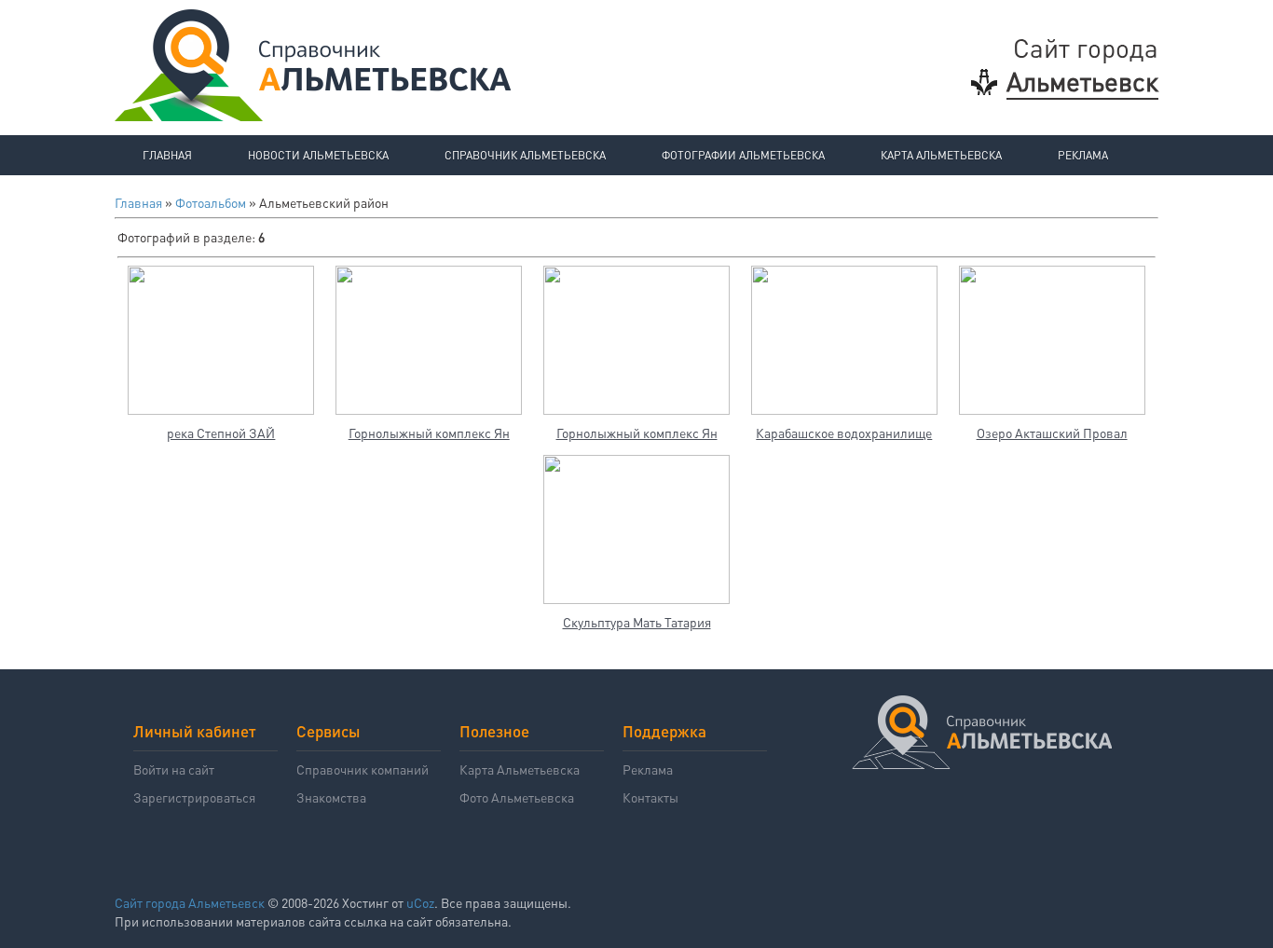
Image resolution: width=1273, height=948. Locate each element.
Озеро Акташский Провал (1052, 432)
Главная (167, 155)
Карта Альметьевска (941, 155)
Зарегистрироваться (194, 797)
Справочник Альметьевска (525, 155)
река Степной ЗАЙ (221, 432)
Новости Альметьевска (318, 155)
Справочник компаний (362, 769)
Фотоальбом (210, 202)
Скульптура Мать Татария (637, 621)
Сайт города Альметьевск (190, 902)
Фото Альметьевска (516, 797)
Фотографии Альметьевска (743, 155)
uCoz (420, 902)
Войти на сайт (173, 769)
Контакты (650, 797)
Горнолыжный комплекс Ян (429, 432)
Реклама (1083, 155)
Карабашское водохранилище (844, 432)
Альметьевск (1082, 81)
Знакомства (331, 797)
